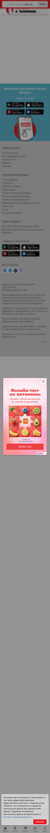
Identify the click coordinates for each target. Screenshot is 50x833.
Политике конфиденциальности (17, 817)
